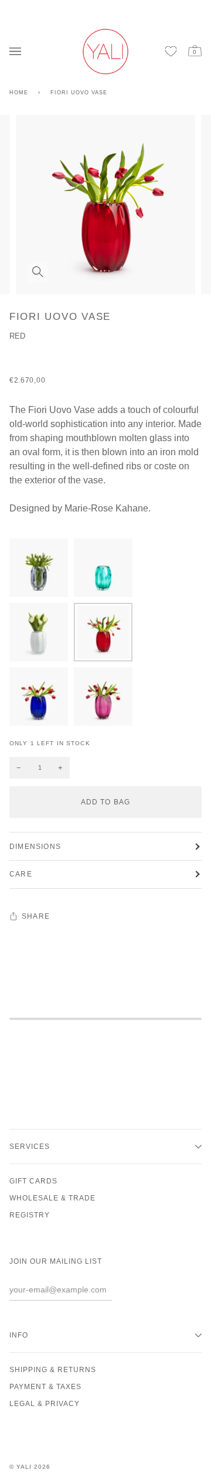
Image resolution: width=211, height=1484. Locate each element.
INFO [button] (18, 1335)
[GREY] (41, 570)
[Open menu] (18, 51)
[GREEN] (106, 570)
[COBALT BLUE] (41, 699)
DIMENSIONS (35, 846)
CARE (20, 874)
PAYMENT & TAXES (45, 1387)
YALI (24, 1466)
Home (18, 92)
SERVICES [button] (29, 1146)
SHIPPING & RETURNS (52, 1370)
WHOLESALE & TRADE (52, 1198)
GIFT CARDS (33, 1181)
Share (36, 916)
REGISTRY (29, 1215)
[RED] (106, 635)
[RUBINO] (103, 699)
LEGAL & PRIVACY (44, 1404)
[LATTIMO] (41, 635)
